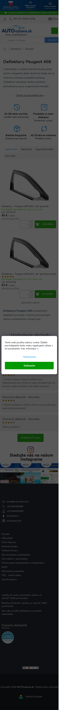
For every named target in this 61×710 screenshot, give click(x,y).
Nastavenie (29, 356)
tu (38, 348)
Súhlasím (29, 365)
